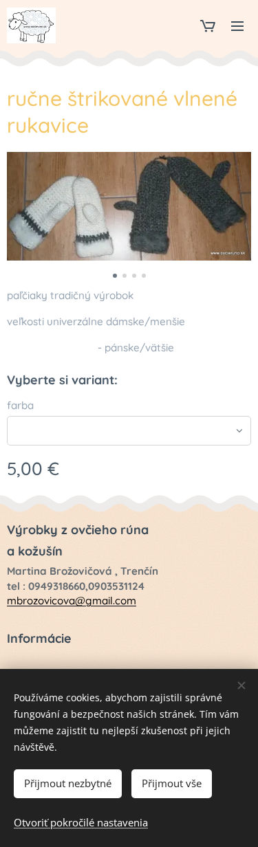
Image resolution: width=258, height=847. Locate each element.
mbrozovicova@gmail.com (71, 600)
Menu (237, 25)
